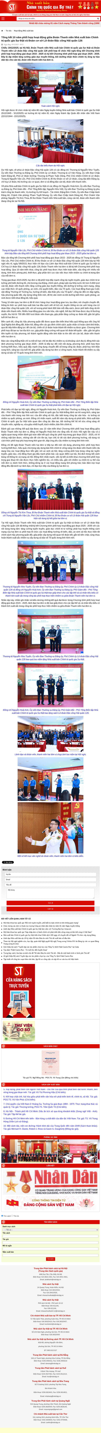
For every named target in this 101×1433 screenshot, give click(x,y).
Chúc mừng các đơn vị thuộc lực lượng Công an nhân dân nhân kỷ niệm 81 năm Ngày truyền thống (41, 926)
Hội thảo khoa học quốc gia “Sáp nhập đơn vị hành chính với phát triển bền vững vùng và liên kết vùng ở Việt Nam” (47, 932)
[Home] (50, 8)
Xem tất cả (25, 919)
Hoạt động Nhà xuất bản (24, 31)
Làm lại (50, 909)
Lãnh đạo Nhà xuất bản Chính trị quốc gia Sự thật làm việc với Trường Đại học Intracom (37, 929)
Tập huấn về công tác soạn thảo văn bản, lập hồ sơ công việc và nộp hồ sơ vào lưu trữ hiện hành (40, 959)
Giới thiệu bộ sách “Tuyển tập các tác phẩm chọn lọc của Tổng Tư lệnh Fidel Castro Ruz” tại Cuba (41, 947)
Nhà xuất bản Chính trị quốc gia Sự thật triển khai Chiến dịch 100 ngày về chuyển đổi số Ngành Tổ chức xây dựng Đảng (49, 935)
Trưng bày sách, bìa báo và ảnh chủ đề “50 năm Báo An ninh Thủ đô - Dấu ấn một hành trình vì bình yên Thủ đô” (46, 953)
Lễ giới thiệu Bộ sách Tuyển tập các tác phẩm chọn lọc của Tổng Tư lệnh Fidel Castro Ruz (38, 956)
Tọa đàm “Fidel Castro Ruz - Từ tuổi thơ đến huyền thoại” (25, 950)
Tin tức (9, 31)
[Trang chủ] (2, 31)
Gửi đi (50, 903)
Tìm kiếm (50, 1259)
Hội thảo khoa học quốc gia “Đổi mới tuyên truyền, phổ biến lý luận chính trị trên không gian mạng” (41, 923)
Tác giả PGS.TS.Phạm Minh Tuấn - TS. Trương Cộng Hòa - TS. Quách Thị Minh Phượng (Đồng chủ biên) (50, 1078)
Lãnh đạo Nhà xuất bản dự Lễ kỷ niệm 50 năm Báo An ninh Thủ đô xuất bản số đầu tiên (36, 938)
